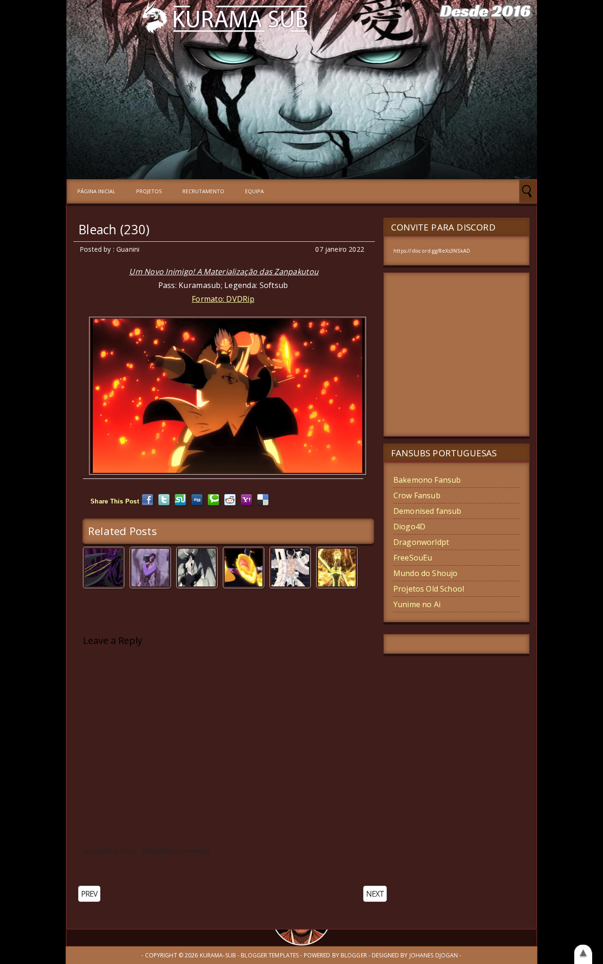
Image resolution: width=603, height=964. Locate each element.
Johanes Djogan (433, 955)
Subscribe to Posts (109, 851)
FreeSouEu (412, 557)
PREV (89, 894)
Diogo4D (409, 526)
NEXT (375, 894)
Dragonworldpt (421, 542)
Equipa (254, 191)
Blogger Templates (270, 955)
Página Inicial (96, 191)
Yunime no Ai (416, 604)
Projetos (149, 191)
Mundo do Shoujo (425, 573)
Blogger (354, 955)
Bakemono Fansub (427, 480)
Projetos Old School (428, 589)
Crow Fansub (416, 495)
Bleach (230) (113, 229)
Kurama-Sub (218, 955)
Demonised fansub (427, 511)
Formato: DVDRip (223, 299)
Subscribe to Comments (176, 851)
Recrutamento (203, 191)
